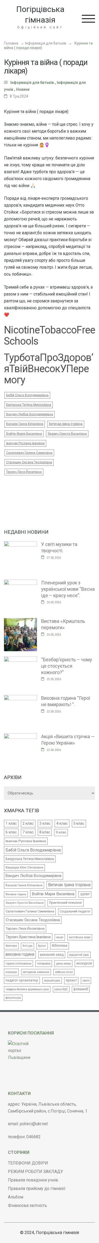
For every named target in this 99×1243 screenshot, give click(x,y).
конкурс (11, 972)
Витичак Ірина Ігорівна (66, 424)
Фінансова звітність (27, 1205)
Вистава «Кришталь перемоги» (63, 624)
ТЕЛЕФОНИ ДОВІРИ (28, 1163)
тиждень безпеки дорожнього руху (27, 989)
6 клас (11, 832)
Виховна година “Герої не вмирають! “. (65, 701)
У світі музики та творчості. (59, 547)
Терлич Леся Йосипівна (24, 472)
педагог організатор (22, 980)
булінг (42, 946)
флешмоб (80, 989)
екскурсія (84, 963)
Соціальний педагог (75, 911)
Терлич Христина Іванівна (28, 937)
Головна (11, 43)
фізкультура (13, 997)
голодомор (43, 963)
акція (59, 937)
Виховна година (16, 894)
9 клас (61, 832)
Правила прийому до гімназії (36, 1188)
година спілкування (18, 963)
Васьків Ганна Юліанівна (24, 424)
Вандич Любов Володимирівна (29, 414)
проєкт (71, 980)
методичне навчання (36, 972)
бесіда (27, 946)
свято (85, 980)
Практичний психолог (65, 903)
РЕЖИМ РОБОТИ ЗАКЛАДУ (35, 1171)
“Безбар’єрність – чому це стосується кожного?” (66, 666)
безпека (11, 946)
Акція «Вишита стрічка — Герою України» (68, 740)
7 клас (28, 832)
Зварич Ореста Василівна (67, 434)
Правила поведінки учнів (33, 1180)
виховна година (20, 954)
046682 (33, 1136)
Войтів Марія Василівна (24, 434)
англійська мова (80, 937)
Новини (23, 89)
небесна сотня (64, 972)
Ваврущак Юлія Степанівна (24, 867)
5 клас (78, 823)
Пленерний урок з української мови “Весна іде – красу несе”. (68, 589)
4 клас (62, 823)
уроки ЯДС (61, 989)
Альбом (15, 1196)
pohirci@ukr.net (34, 1123)
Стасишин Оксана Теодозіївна (29, 462)
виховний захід (52, 955)
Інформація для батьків (45, 43)
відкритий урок (79, 955)
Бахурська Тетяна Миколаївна (28, 405)
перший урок (52, 980)
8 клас (44, 832)
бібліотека (59, 946)
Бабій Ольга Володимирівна (27, 395)
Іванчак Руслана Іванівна (25, 443)
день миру (63, 963)
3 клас (45, 823)
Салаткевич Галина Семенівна (29, 453)
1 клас (11, 823)
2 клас (28, 823)
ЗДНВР (85, 894)
